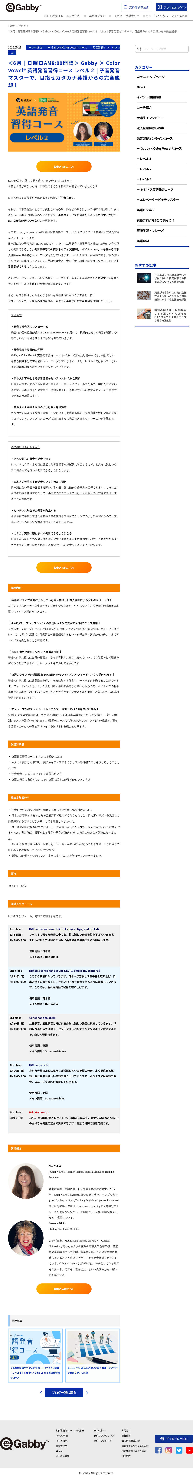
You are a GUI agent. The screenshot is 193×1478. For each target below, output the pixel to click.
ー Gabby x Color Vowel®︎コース (159, 148)
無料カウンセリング (104, 1435)
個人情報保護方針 (131, 1440)
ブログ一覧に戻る (64, 1392)
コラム (147, 15)
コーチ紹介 (115, 15)
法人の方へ (161, 15)
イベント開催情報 (149, 97)
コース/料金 (62, 1435)
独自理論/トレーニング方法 (70, 1430)
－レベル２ (144, 169)
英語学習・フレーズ (150, 230)
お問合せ (126, 1430)
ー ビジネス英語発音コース (155, 189)
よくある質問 (179, 15)
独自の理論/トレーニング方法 (62, 15)
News (141, 87)
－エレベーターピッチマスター (158, 199)
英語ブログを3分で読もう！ (156, 220)
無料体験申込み (139, 7)
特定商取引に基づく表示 (134, 1450)
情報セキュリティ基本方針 (135, 1445)
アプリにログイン (175, 7)
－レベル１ (144, 158)
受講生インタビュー (150, 117)
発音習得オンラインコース (155, 138)
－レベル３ (144, 179)
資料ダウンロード (103, 1440)
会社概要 (126, 1435)
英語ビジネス (146, 210)
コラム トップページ (151, 76)
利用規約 (126, 1455)
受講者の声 (132, 15)
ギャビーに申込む (177, 1438)
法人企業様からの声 (150, 128)
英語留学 (143, 241)
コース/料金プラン (94, 15)
